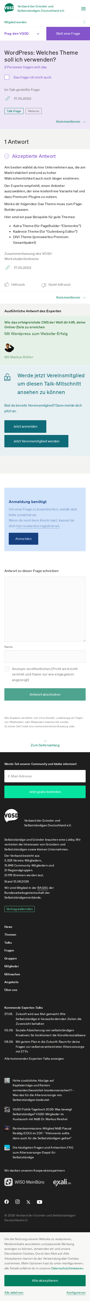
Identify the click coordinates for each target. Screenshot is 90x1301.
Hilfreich (18, 284)
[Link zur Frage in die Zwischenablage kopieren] (8, 98)
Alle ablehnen (13, 1292)
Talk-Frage (14, 111)
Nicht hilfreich (59, 284)
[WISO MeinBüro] (24, 1183)
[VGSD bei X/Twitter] (28, 1203)
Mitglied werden (15, 22)
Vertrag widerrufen (19, 909)
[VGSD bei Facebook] (6, 1203)
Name (8, 647)
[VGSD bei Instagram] (17, 1203)
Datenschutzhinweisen (67, 1268)
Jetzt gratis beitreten (45, 791)
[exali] (62, 1184)
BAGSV (42, 888)
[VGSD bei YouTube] (39, 1203)
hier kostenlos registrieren (37, 526)
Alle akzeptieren (45, 1280)
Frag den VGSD (16, 33)
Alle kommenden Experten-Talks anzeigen (34, 1059)
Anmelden (23, 538)
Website (33, 111)
